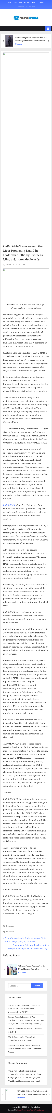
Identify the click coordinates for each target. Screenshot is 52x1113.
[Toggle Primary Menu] (48, 28)
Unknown (12, 1071)
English (9, 2)
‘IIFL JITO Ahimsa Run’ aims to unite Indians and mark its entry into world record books (33, 1093)
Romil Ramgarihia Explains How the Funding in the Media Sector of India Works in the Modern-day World (30, 39)
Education (30, 7)
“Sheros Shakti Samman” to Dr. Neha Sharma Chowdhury (31, 967)
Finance (18, 44)
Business (18, 2)
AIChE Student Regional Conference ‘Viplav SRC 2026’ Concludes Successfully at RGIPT (24, 1008)
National (42, 2)
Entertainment (30, 2)
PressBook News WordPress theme (30, 1110)
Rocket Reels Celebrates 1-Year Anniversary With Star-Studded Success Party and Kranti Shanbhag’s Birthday (26, 1020)
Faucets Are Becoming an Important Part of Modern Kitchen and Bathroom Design (25, 1048)
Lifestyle (20, 7)
